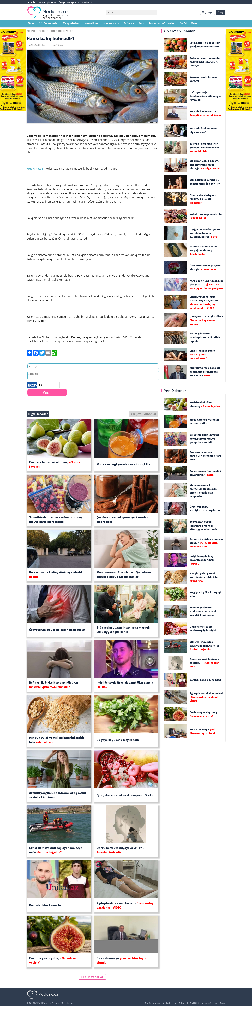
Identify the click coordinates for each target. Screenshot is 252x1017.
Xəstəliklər (91, 23)
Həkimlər (31, 2)
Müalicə (129, 23)
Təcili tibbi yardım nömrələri (157, 23)
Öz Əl (183, 23)
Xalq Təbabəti (181, 1003)
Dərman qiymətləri (47, 2)
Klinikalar (167, 1003)
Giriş (220, 12)
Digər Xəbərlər (38, 414)
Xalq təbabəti (71, 23)
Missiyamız (87, 2)
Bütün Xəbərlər (49, 23)
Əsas (31, 23)
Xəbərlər (31, 30)
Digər (194, 23)
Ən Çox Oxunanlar (143, 414)
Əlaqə (62, 2)
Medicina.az (35, 168)
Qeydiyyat (207, 12)
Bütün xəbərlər (92, 977)
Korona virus (111, 23)
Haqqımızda (73, 2)
